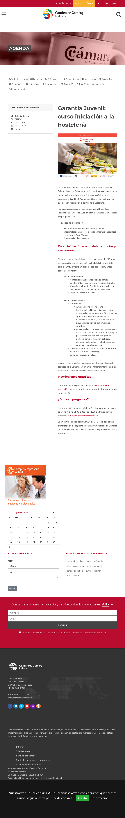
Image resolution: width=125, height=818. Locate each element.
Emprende (37, 79)
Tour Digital (83, 84)
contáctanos (63, 3)
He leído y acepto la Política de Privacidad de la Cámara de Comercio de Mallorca (64, 632)
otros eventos (73, 575)
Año (10, 561)
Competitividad (72, 79)
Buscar (12, 588)
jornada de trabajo (75, 571)
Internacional (90, 79)
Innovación (99, 84)
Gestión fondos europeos (28, 764)
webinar (97, 571)
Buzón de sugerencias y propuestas (33, 760)
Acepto (82, 798)
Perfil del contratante (26, 755)
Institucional (33, 84)
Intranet (20, 746)
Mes (10, 572)
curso (88, 571)
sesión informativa (75, 561)
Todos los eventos (19, 79)
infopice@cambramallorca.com (84, 415)
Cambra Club (17, 84)
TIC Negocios (54, 79)
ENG (114, 3)
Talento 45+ (68, 84)
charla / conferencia (94, 561)
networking (95, 566)
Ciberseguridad (18, 89)
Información (100, 798)
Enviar (62, 625)
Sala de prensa (23, 751)
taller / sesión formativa (77, 566)
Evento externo (51, 84)
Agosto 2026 (21, 512)
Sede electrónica (84, 3)
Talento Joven (107, 79)
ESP (106, 3)
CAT (99, 3)
